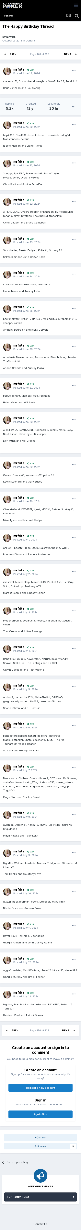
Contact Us (40, 1224)
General (31, 40)
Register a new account (40, 1087)
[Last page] (76, 54)
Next (67, 54)
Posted (26, 73)
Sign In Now (40, 1114)
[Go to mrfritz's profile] (7, 71)
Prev (13, 54)
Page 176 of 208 (40, 54)
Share (42, 1137)
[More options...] (74, 71)
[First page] (5, 54)
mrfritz (10, 36)
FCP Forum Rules (18, 1196)
